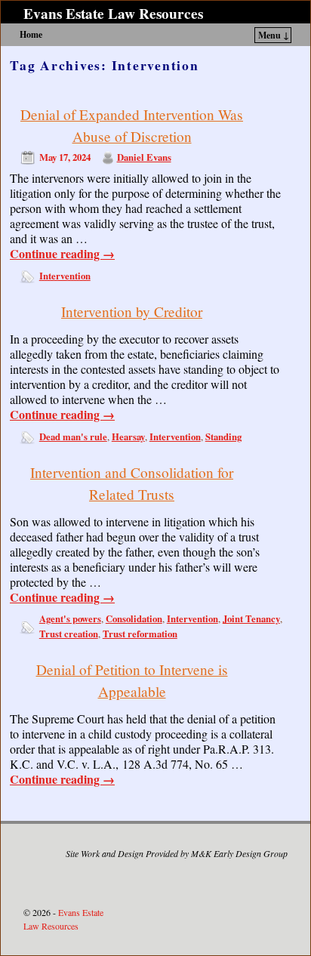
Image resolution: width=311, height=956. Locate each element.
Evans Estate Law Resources (113, 13)
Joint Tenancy (251, 618)
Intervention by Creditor (131, 311)
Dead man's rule (73, 436)
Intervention (65, 275)
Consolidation (134, 618)
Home (31, 34)
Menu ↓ (273, 35)
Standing (223, 436)
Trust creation (68, 633)
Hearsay (128, 436)
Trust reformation (140, 633)
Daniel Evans (144, 157)
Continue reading (62, 253)
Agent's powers (70, 618)
